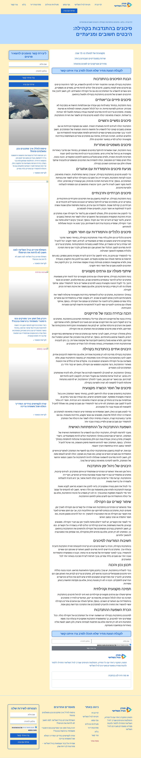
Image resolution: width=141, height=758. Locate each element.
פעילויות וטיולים (52, 4)
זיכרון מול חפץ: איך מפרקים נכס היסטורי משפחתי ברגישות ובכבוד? (29, 320)
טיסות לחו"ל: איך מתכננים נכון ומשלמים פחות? (31, 150)
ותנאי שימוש (101, 645)
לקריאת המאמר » (39, 173)
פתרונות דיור (35, 4)
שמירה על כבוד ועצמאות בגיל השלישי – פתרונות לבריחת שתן (58, 745)
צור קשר (14, 4)
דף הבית (98, 4)
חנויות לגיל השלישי (82, 4)
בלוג (24, 4)
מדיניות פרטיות (111, 645)
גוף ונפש (66, 4)
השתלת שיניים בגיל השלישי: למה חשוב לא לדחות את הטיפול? (29, 251)
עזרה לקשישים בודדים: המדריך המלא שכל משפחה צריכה (30, 405)
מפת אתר (95, 741)
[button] (69, 11)
